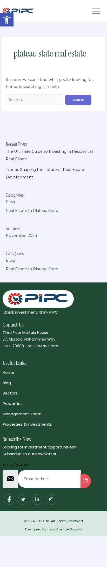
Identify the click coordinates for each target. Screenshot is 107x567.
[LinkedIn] (37, 499)
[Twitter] (23, 499)
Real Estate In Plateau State (32, 210)
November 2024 (21, 235)
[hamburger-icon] (96, 11)
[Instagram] (51, 499)
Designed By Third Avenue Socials (53, 529)
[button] (7, 19)
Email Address (16, 464)
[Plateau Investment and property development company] (18, 11)
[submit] (86, 481)
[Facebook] (9, 499)
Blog (10, 202)
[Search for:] (35, 99)
